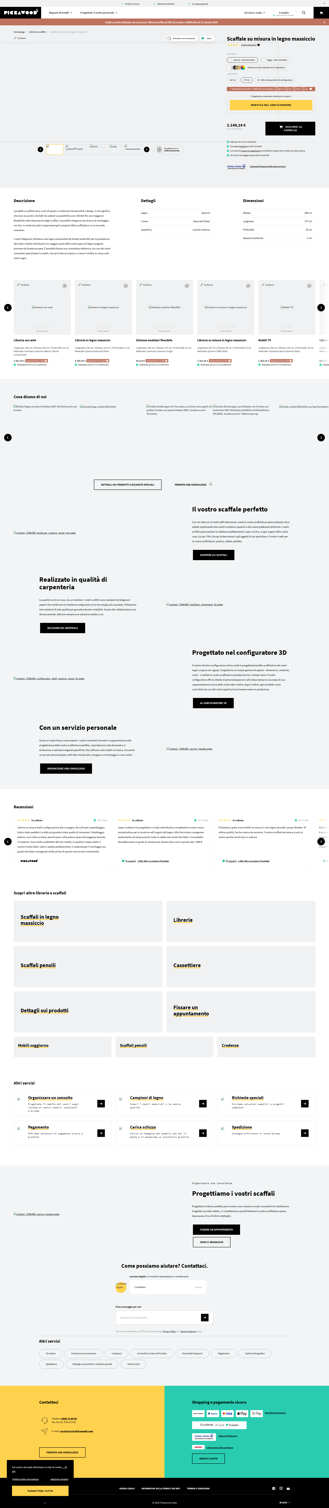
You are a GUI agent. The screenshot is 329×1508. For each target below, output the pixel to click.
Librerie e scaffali (37, 31)
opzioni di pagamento (251, 150)
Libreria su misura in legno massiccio (221, 340)
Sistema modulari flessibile (154, 340)
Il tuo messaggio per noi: (128, 1306)
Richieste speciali (248, 1097)
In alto (283, 1502)
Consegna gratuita (200, 4)
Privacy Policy (169, 1331)
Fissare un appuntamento (216, 1229)
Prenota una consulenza (190, 484)
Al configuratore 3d (213, 703)
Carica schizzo (143, 1127)
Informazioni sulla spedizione (220, 1447)
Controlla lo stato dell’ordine (152, 1353)
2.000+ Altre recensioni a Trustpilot (153, 861)
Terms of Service (188, 1331)
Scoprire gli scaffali (213, 555)
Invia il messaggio (211, 1242)
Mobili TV (264, 340)
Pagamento (38, 1127)
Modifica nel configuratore (271, 105)
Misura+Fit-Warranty (228, 1436)
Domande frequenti (192, 1353)
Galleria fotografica (255, 1353)
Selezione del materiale (62, 628)
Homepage (19, 31)
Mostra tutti (133, 1364)
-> (205, 1317)
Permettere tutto (40, 1491)
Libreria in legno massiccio (92, 340)
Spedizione (242, 1127)
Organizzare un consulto (50, 1097)
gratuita (242, 146)
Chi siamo (51, 1353)
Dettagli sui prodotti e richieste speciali (127, 484)
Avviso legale (127, 1488)
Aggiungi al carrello (293, 128)
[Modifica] (65, 286)
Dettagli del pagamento (275, 1413)
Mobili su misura (132, 4)
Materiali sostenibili (165, 4)
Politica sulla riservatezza (25, 1479)
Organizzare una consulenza (66, 768)
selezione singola (59, 1479)
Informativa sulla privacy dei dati (161, 1488)
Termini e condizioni (198, 1488)
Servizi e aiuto (208, 1458)
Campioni (116, 1353)
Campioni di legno (146, 1097)
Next (146, 149)
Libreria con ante (25, 340)
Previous (40, 149)
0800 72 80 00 (69, 1418)
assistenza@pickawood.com (76, 1431)
